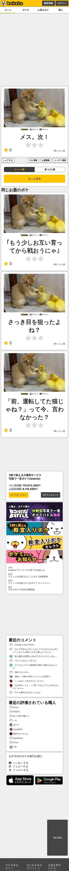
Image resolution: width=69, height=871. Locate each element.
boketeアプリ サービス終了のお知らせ (26, 568)
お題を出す (43, 9)
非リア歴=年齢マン (21, 716)
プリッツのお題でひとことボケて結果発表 (28, 575)
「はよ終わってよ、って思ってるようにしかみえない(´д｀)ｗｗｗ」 (36, 686)
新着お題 (52, 868)
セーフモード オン (19, 495)
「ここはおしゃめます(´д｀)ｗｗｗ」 (29, 681)
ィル (15, 720)
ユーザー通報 (60, 160)
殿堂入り (9, 868)
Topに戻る (57, 838)
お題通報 (46, 160)
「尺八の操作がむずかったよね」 (27, 692)
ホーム (8, 9)
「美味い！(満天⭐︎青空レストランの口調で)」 (32, 676)
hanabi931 (17, 729)
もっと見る (34, 178)
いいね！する (19, 762)
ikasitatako (18, 738)
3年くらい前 (59, 151)
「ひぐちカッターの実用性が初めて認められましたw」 (35, 666)
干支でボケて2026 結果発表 (21, 588)
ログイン (61, 3)
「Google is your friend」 (24, 644)
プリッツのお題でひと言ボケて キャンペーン (29, 581)
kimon (15, 707)
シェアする (8, 160)
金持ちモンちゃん (20, 733)
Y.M (15, 747)
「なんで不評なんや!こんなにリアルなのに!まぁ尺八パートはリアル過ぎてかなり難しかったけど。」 (35, 650)
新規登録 (48, 3)
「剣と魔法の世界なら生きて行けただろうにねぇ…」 (36, 656)
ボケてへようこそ (50, 495)
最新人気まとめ (33, 868)
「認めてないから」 (21, 672)
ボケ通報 (33, 160)
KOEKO (16, 711)
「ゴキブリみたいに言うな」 (25, 660)
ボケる (25, 9)
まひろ (16, 725)
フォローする (19, 766)
